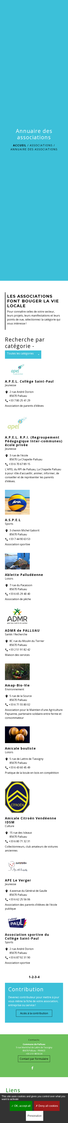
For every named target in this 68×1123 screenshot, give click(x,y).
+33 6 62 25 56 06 (19, 899)
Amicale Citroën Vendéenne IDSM (30, 820)
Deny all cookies (48, 1105)
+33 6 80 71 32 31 (19, 841)
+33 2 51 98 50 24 (34, 1053)
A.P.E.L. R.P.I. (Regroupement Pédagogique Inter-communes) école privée (34, 441)
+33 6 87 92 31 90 (19, 957)
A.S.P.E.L (13, 520)
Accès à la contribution (34, 1013)
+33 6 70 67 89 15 (19, 464)
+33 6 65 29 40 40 (19, 594)
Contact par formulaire (34, 1059)
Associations (41, 145)
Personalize (35, 1115)
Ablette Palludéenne (24, 574)
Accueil (19, 145)
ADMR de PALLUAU (22, 630)
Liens (13, 1090)
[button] (23, 354)
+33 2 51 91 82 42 (19, 649)
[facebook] (34, 1068)
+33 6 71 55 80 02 (19, 704)
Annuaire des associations (34, 149)
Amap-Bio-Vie (17, 685)
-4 (37, 977)
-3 (35, 977)
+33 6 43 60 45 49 (19, 767)
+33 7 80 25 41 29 (19, 400)
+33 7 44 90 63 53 (19, 539)
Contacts (34, 1040)
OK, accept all (22, 1105)
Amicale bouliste (20, 748)
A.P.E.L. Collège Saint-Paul (29, 381)
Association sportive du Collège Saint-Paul (27, 936)
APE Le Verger (18, 880)
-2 (32, 977)
